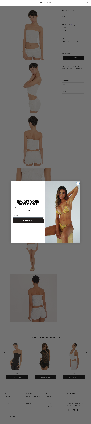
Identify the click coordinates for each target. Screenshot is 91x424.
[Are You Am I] (46, 3)
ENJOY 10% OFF (28, 221)
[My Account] (83, 2)
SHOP (4, 3)
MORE (11, 3)
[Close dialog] (77, 183)
